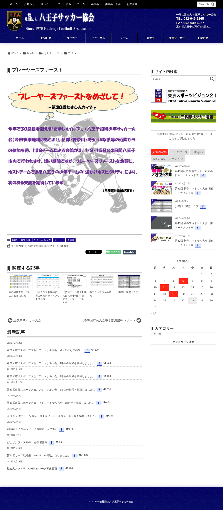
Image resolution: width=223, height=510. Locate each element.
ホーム (14, 4)
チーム (81, 4)
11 (164, 287)
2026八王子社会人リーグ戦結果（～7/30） (32, 429)
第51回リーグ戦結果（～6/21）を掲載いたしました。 (38, 455)
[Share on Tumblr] (131, 252)
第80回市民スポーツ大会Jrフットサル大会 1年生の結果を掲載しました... (51, 389)
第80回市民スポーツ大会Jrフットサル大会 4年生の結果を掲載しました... (51, 363)
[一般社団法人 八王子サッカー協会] (53, 17)
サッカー (59, 240)
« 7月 (154, 313)
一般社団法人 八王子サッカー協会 (115, 501)
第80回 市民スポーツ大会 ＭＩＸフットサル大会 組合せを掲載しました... (52, 416)
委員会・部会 (113, 4)
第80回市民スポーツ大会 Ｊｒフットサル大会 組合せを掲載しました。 (50, 402)
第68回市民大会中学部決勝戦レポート (109, 320)
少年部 (70, 240)
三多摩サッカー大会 (27, 320)
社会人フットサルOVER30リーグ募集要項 (32, 468)
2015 (14, 240)
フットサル (64, 4)
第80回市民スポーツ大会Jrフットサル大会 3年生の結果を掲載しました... (51, 376)
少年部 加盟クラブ (127, 292)
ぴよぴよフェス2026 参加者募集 (27, 442)
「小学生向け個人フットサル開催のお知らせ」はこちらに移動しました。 (183, 136)
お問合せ (132, 4)
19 (173, 293)
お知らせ (25, 240)
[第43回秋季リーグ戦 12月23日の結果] (21, 287)
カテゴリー (157, 334)
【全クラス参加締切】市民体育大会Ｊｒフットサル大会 (47, 295)
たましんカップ (42, 240)
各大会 (95, 4)
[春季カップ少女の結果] (102, 285)
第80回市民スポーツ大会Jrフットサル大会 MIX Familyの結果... (45, 350)
